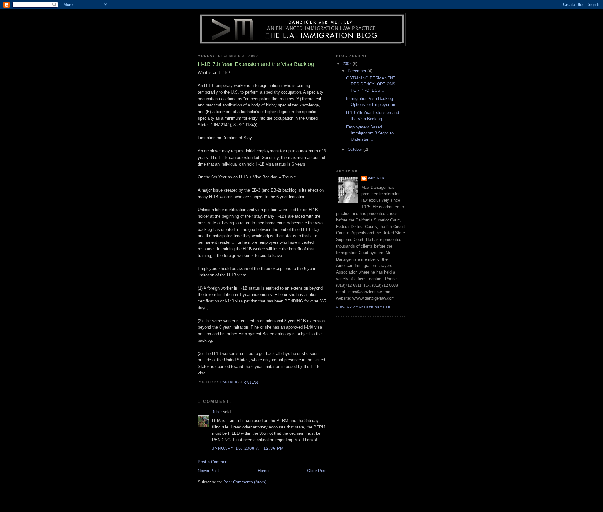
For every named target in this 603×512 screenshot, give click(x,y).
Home (263, 470)
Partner (376, 178)
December (357, 70)
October (355, 149)
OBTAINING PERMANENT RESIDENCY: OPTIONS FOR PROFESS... (370, 84)
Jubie (217, 412)
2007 (348, 63)
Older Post (317, 470)
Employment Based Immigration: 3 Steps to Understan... (370, 133)
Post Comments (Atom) (244, 482)
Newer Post (208, 470)
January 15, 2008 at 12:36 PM (248, 448)
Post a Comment (213, 462)
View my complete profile (363, 307)
